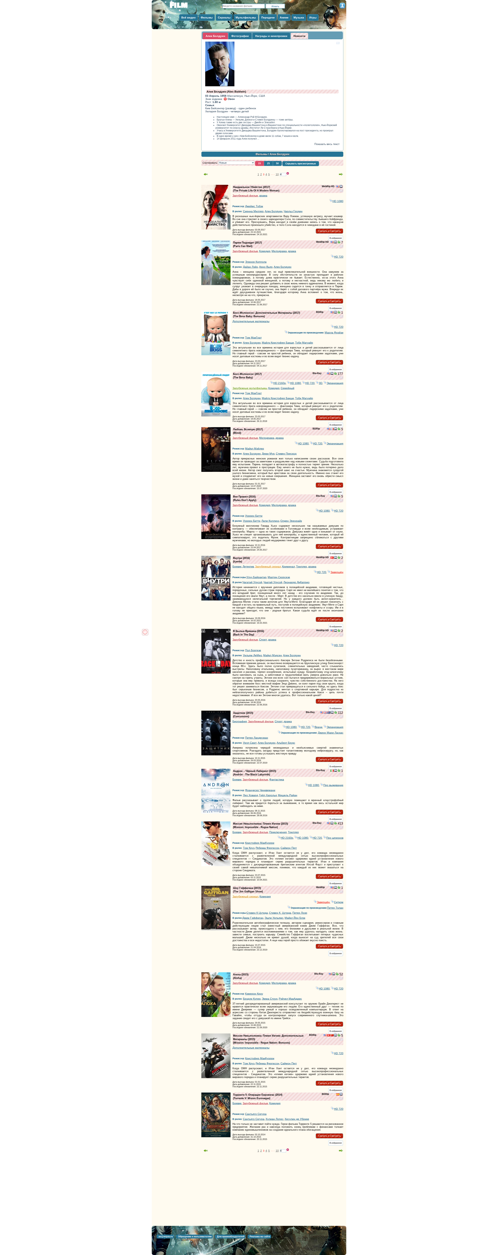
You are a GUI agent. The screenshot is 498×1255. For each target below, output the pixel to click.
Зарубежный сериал (268, 566)
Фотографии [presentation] (240, 36)
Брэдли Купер (252, 998)
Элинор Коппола (256, 261)
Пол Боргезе (253, 650)
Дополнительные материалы (250, 321)
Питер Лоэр (299, 912)
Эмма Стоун (270, 998)
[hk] (328, 1035)
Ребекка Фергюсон (267, 847)
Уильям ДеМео (252, 655)
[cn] (332, 1035)
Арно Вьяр (266, 266)
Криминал (288, 566)
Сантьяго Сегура (256, 1113)
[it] (332, 770)
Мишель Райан (287, 795)
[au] (329, 712)
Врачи (318, 727)
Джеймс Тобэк (254, 206)
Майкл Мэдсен (272, 655)
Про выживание (333, 785)
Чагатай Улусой (252, 582)
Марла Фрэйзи (334, 332)
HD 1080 (337, 201)
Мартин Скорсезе (279, 577)
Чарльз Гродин (293, 211)
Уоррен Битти (253, 515)
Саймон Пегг (289, 847)
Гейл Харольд (268, 795)
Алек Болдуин (273, 211)
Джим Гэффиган (252, 917)
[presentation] (299, 36)
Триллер (301, 566)
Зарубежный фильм (245, 195)
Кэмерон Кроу (254, 993)
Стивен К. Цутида (280, 912)
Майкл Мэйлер (254, 448)
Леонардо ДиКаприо (296, 582)
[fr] (332, 429)
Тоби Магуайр (304, 342)
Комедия (264, 251)
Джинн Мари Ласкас (330, 732)
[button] (259, 163)
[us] (337, 187)
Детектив (248, 566)
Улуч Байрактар (256, 577)
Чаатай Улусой (272, 582)
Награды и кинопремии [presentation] (271, 36)
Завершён (337, 572)
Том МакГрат (253, 337)
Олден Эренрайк (291, 520)
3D (320, 383)
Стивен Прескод (286, 453)
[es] (337, 1094)
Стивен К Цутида (257, 912)
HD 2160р (279, 383)
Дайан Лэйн (250, 266)
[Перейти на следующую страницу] (341, 174)
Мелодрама (279, 251)
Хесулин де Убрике (297, 1119)
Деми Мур (268, 453)
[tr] (332, 557)
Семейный (287, 388)
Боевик (236, 566)
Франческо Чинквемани (260, 790)
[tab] (215, 36)
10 (277, 174)
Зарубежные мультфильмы (249, 388)
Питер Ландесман (256, 737)
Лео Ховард (250, 795)
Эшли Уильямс (274, 917)
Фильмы (261, 154)
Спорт (263, 639)
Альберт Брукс (286, 742)
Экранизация (335, 383)
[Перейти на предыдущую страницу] (205, 174)
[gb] (325, 712)
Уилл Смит (250, 742)
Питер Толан (335, 907)
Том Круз (248, 847)
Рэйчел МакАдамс (290, 998)
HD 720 (338, 256)
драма (263, 195)
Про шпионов (334, 837)
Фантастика (276, 779)
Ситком (338, 902)
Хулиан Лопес (274, 1119)
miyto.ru (183, 6)
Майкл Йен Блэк (295, 917)
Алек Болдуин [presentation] (215, 36)
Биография (239, 721)
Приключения (278, 832)
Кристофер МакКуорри (259, 842)
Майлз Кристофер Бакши (278, 342)
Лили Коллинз (270, 520)
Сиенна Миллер (253, 211)
